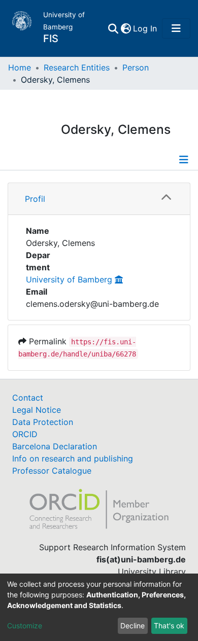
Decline (132, 625)
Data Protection (42, 422)
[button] (125, 28)
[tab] (99, 199)
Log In (145, 28)
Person (135, 67)
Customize (24, 625)
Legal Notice (36, 410)
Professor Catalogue (51, 471)
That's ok (169, 625)
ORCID (25, 434)
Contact (27, 398)
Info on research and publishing (72, 458)
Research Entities (77, 67)
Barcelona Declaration (54, 446)
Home (19, 67)
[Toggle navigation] (176, 28)
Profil (35, 199)
